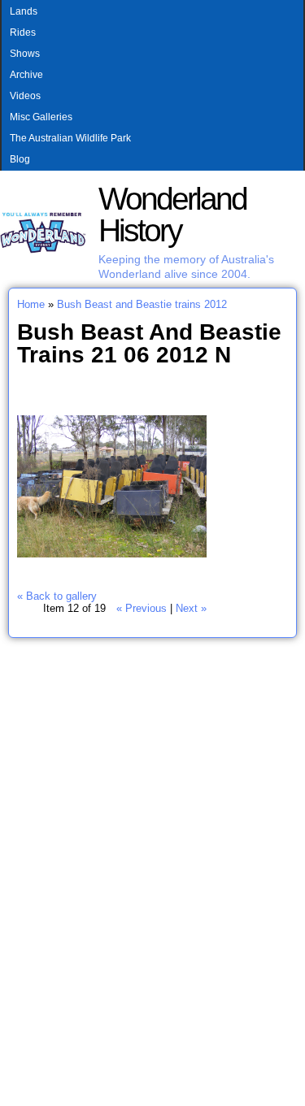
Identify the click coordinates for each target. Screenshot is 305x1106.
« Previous (141, 608)
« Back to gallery (57, 596)
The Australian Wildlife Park (70, 138)
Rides (23, 32)
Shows (25, 53)
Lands (23, 11)
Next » (191, 608)
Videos (25, 96)
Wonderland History (172, 214)
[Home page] (43, 250)
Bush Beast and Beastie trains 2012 (142, 304)
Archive (26, 74)
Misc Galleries (41, 117)
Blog (20, 159)
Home (31, 304)
